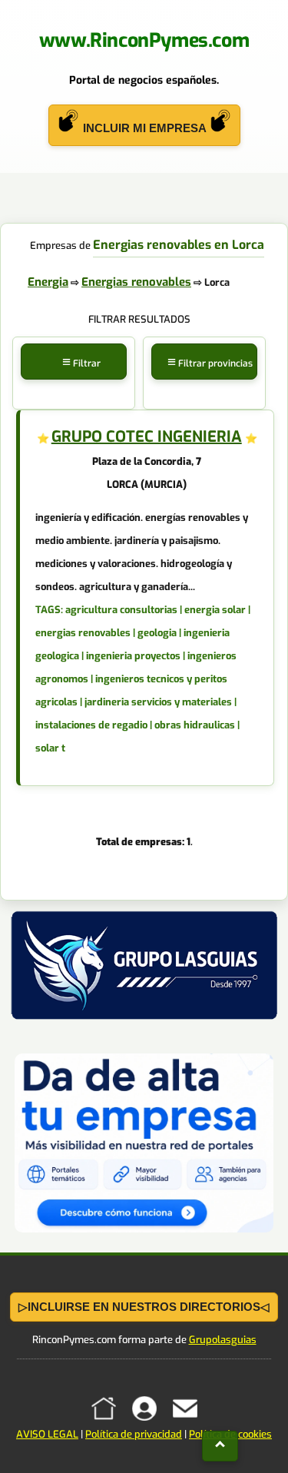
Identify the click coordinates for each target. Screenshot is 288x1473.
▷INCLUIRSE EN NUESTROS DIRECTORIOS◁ (144, 1306)
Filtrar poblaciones (74, 380)
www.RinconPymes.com (144, 40)
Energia (48, 282)
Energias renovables (136, 282)
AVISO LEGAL (47, 1434)
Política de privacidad (133, 1434)
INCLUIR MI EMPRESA (144, 127)
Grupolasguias (223, 1339)
